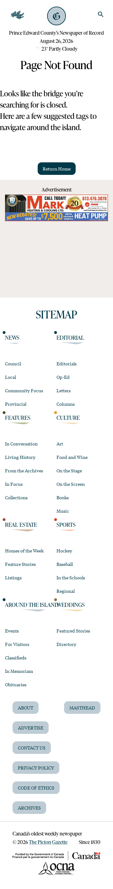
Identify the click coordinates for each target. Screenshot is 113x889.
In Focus (14, 484)
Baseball (64, 564)
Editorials (66, 363)
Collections (16, 497)
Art (59, 443)
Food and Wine (72, 457)
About (25, 707)
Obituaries (15, 684)
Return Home (57, 168)
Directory (66, 644)
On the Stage (69, 470)
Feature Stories (20, 564)
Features (17, 417)
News (12, 337)
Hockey (64, 550)
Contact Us (32, 747)
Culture (68, 417)
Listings (13, 577)
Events (12, 630)
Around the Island (32, 604)
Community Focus (24, 390)
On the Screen (70, 484)
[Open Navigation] (17, 15)
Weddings (70, 604)
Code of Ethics (36, 788)
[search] (100, 14)
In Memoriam (19, 671)
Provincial (15, 404)
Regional (65, 591)
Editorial (70, 337)
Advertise (30, 727)
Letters (63, 390)
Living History (20, 457)
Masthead (82, 707)
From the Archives (24, 470)
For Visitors (17, 644)
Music (62, 511)
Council (13, 363)
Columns (65, 404)
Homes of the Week (24, 550)
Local (10, 377)
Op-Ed (63, 377)
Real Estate (21, 524)
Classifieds (15, 657)
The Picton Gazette (48, 842)
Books (62, 497)
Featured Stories (73, 630)
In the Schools (70, 577)
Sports (66, 524)
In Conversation (21, 443)
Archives (29, 808)
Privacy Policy (36, 768)
